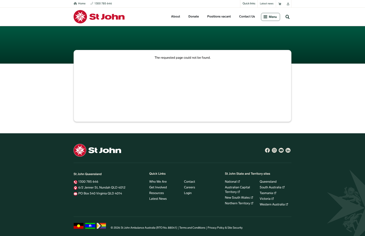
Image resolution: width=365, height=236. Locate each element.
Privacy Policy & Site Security (225, 228)
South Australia (270, 187)
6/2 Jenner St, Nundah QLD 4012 (101, 187)
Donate (193, 16)
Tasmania (266, 193)
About (175, 16)
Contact (189, 181)
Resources (156, 193)
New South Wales (237, 197)
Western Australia (272, 204)
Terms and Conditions (192, 228)
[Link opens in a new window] (267, 150)
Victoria (265, 198)
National (231, 181)
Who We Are (158, 181)
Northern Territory (237, 203)
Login (188, 193)
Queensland (268, 181)
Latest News (158, 198)
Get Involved (158, 187)
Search (287, 17)
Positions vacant (219, 16)
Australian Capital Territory (237, 190)
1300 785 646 (88, 181)
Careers (189, 187)
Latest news (267, 3)
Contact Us (247, 16)
